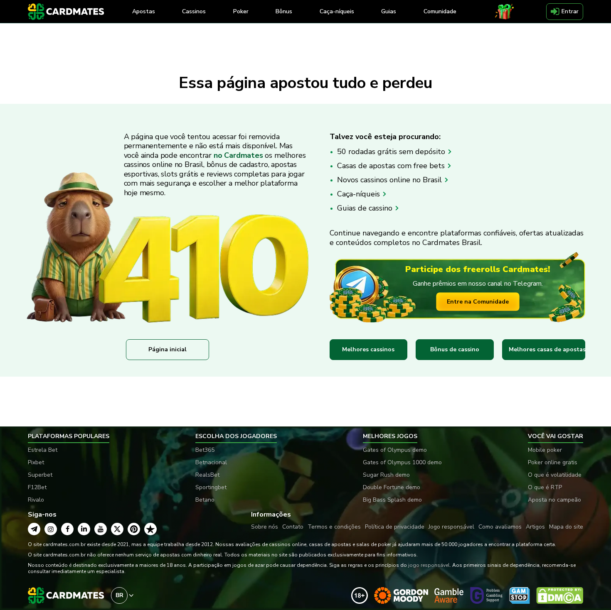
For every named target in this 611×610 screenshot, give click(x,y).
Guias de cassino (365, 208)
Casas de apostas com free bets (392, 166)
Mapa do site (566, 527)
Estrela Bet (42, 450)
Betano (204, 500)
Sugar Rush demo (386, 475)
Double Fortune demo (391, 487)
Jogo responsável (451, 527)
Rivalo (36, 500)
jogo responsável (429, 565)
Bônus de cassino (454, 349)
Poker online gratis (552, 462)
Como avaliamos (500, 527)
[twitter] (117, 529)
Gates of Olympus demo (395, 450)
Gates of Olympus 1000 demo (402, 462)
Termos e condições (334, 527)
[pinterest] (134, 529)
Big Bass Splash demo (392, 500)
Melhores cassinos (368, 349)
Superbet (40, 475)
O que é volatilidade (554, 475)
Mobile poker (545, 450)
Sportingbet (211, 487)
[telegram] (34, 529)
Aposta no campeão (554, 500)
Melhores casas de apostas (547, 349)
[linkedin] (84, 529)
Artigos (535, 527)
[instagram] (50, 529)
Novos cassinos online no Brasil (390, 180)
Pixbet (36, 462)
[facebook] (67, 529)
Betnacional (211, 462)
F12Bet (37, 487)
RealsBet (207, 475)
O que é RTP (545, 487)
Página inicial (167, 349)
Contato (292, 527)
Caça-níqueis (359, 194)
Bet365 (204, 450)
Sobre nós (264, 527)
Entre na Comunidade (478, 302)
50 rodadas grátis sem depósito (392, 152)
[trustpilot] (150, 529)
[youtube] (100, 529)
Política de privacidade (394, 527)
